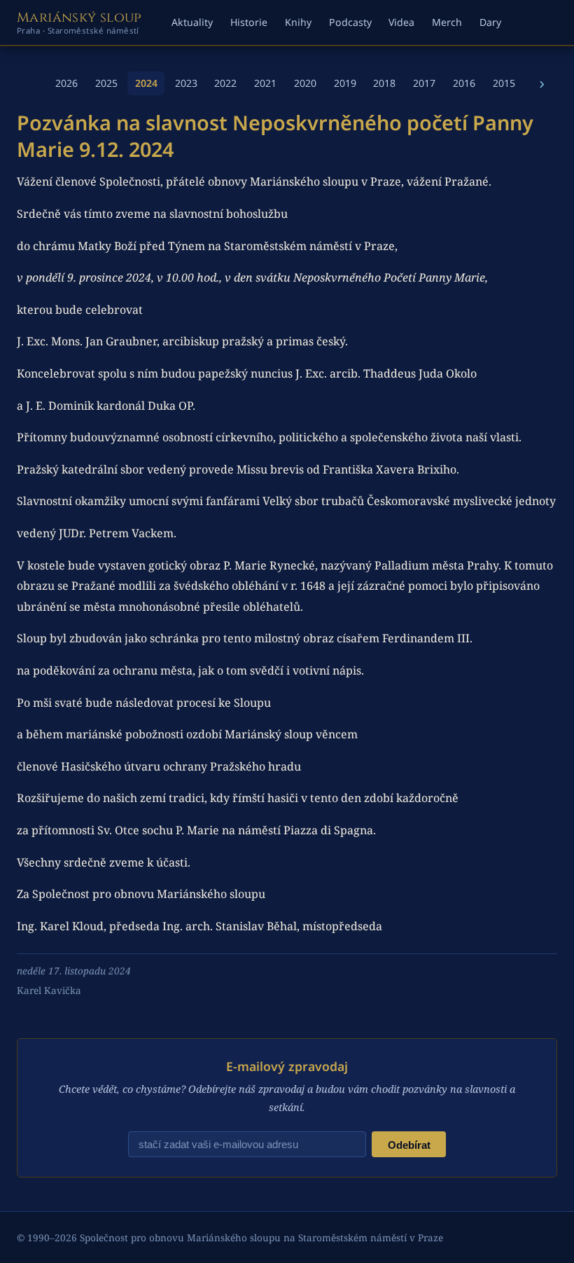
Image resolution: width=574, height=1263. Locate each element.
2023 (186, 83)
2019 (345, 83)
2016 (464, 83)
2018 (384, 83)
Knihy (298, 22)
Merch (447, 22)
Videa (401, 22)
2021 (265, 83)
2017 (424, 83)
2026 (66, 83)
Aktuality (192, 22)
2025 (106, 83)
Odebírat (409, 1145)
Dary (490, 22)
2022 (225, 83)
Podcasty (350, 22)
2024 (146, 83)
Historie (248, 22)
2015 (504, 83)
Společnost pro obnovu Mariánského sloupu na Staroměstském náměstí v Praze (261, 1237)
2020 (305, 83)
